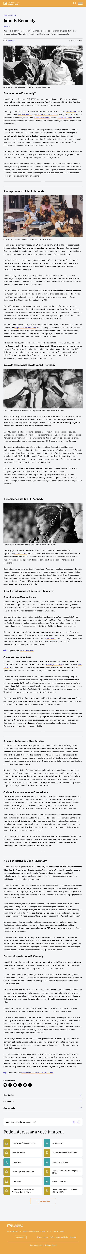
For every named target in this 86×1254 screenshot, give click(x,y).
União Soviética (65, 117)
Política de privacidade (58, 1237)
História (12, 15)
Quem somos (42, 1237)
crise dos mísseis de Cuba (46, 114)
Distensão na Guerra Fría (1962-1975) (37, 1072)
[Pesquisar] (74, 3)
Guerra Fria (71, 111)
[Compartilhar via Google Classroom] (20, 1085)
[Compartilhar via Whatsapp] (25, 1085)
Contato (72, 1237)
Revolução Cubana (54, 664)
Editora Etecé (51, 1245)
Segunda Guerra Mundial (25, 327)
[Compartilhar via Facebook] (10, 1085)
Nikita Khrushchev (42, 117)
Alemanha (51, 638)
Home (5, 15)
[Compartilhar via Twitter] (5, 1085)
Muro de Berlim (25, 114)
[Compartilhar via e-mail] (15, 1085)
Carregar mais (45, 1201)
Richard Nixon (20, 553)
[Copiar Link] (30, 1085)
